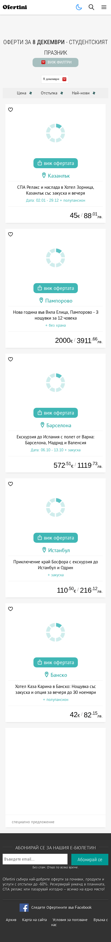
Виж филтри (59, 62)
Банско (59, 675)
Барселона (58, 425)
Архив (11, 920)
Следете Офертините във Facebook (61, 907)
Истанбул (59, 550)
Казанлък (59, 176)
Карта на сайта (34, 920)
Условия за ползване (70, 920)
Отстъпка (50, 93)
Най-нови (81, 93)
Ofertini (15, 7)
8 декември (51, 79)
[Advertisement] (56, 769)
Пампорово (59, 301)
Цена (22, 93)
